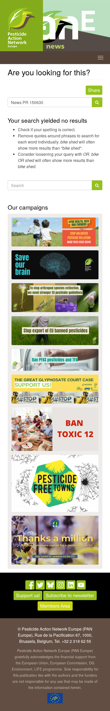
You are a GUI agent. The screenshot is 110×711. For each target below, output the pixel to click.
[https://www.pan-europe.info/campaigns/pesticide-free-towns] (55, 483)
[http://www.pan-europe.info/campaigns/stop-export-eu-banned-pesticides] (55, 330)
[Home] (21, 28)
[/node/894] (55, 540)
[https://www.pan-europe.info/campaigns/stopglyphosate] (55, 389)
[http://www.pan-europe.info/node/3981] (55, 297)
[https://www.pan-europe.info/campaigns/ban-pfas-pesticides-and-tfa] (55, 360)
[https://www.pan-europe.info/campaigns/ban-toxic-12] (55, 429)
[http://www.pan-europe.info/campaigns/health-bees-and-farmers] (55, 232)
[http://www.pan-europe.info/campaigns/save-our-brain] (55, 264)
